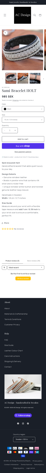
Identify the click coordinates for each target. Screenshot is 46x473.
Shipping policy (18, 468)
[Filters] (4, 267)
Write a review (23, 278)
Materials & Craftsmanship (16, 314)
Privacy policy (37, 461)
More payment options (23, 152)
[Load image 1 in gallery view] (11, 78)
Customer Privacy (12, 324)
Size (3, 115)
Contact (8, 367)
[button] (5, 15)
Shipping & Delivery (12, 361)
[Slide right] (43, 78)
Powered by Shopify (23, 461)
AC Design (13, 461)
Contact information (11, 464)
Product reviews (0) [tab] (12, 261)
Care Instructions (12, 356)
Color (4, 104)
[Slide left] (2, 78)
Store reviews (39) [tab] (33, 261)
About (7, 308)
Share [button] (6, 223)
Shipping (16, 100)
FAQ (6, 340)
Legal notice (30, 468)
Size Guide (9, 345)
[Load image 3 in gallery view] (35, 78)
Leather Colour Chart (13, 350)
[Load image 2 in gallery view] (23, 78)
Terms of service (26, 464)
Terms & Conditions (12, 319)
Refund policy (39, 464)
